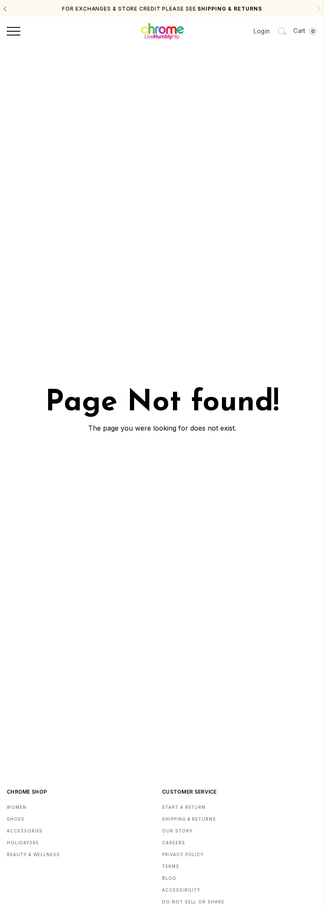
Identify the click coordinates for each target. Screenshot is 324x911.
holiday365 (23, 842)
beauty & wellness (33, 854)
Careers (173, 842)
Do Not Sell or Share (193, 901)
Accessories (25, 830)
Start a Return (183, 807)
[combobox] (282, 31)
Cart (304, 30)
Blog (169, 878)
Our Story (177, 830)
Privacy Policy (183, 854)
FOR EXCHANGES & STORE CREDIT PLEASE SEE (162, 8)
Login (262, 31)
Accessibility (181, 889)
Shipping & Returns (189, 819)
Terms (170, 866)
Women (17, 807)
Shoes (15, 819)
